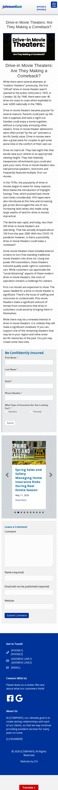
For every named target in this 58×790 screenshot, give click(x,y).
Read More (20, 500)
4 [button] (24, 512)
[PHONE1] (41, 6)
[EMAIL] (15, 667)
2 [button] (18, 512)
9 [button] (40, 512)
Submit (10, 423)
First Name (11, 357)
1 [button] (15, 512)
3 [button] (21, 512)
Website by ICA (29, 761)
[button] (7, 474)
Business (12, 411)
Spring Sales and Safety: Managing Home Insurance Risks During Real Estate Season (28, 480)
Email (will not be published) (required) (27, 586)
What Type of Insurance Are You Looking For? (26, 407)
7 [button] (33, 512)
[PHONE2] (41, 9)
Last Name (11, 369)
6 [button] (30, 512)
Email (8, 381)
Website (9, 600)
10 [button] (43, 512)
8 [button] (37, 512)
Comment (10, 531)
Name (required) (14, 572)
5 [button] (27, 512)
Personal (37, 411)
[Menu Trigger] (54, 5)
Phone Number (13, 393)
